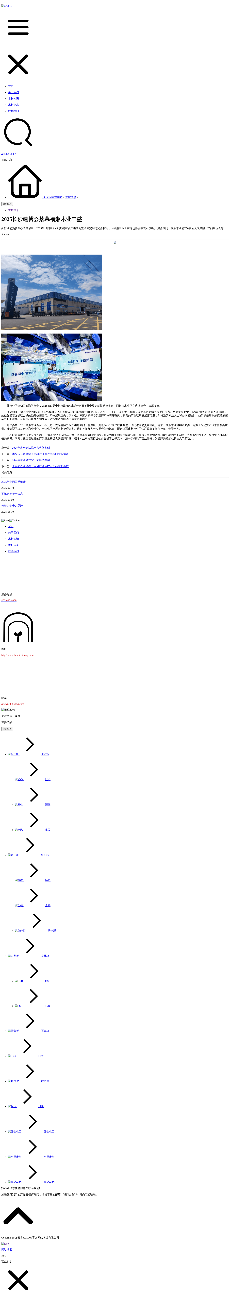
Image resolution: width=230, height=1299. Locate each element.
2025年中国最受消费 (13, 481)
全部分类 (7, 203)
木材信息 (70, 197)
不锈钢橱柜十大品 (12, 493)
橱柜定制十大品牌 (12, 505)
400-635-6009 (9, 154)
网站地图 (6, 1249)
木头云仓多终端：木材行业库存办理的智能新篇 (40, 453)
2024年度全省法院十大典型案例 (31, 447)
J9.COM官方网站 (52, 197)
